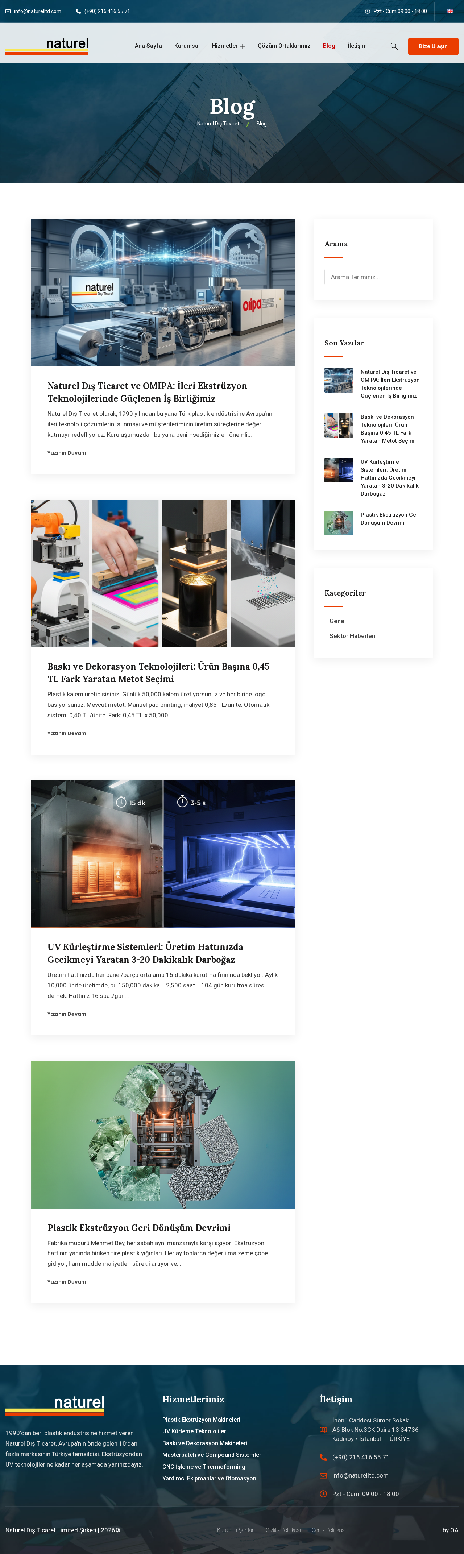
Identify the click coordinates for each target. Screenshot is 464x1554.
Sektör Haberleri (353, 635)
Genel (338, 621)
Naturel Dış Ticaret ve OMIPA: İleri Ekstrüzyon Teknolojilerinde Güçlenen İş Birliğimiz (390, 384)
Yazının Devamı (67, 452)
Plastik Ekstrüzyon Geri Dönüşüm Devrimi (139, 1228)
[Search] (416, 272)
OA (454, 1530)
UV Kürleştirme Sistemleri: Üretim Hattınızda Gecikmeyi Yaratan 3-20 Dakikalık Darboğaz (390, 478)
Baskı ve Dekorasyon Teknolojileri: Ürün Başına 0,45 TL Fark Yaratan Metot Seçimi (388, 429)
